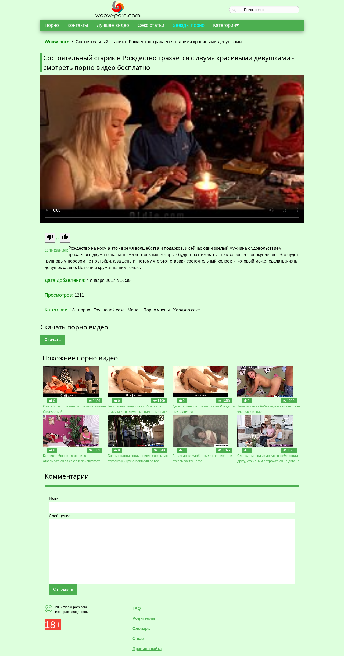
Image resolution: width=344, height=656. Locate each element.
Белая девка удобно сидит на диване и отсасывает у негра (202, 458)
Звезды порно (189, 25)
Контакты (77, 25)
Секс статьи (151, 25)
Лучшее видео (113, 25)
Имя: (53, 499)
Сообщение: (60, 516)
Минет (134, 310)
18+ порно (80, 310)
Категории (224, 25)
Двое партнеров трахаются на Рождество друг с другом (204, 409)
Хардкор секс (186, 310)
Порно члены (156, 310)
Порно (52, 25)
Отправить (63, 589)
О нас (138, 638)
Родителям (143, 618)
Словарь (141, 628)
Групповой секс (109, 310)
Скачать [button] (53, 339)
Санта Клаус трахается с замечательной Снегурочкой (74, 409)
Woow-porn (57, 41)
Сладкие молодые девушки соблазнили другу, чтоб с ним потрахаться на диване (268, 458)
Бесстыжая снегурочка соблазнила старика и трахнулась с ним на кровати (137, 409)
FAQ (136, 608)
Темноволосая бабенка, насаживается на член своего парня (269, 409)
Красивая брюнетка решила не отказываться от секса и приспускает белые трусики (71, 459)
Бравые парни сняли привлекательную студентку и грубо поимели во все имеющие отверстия (138, 459)
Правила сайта (147, 648)
